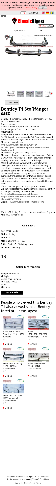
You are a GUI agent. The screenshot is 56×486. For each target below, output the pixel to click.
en (43, 13)
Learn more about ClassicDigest (20, 476)
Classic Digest (28, 21)
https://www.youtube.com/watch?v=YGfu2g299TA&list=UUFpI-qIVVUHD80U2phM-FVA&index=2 (25, 147)
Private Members (42, 476)
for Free (46, 26)
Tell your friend (11, 102)
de (47, 13)
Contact (27, 479)
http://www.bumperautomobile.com (25, 201)
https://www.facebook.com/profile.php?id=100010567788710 (22, 198)
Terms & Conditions (40, 479)
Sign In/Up (33, 12)
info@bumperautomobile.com (22, 194)
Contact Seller (12, 292)
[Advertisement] (28, 440)
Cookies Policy (30, 7)
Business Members (15, 479)
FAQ (23, 13)
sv (52, 13)
